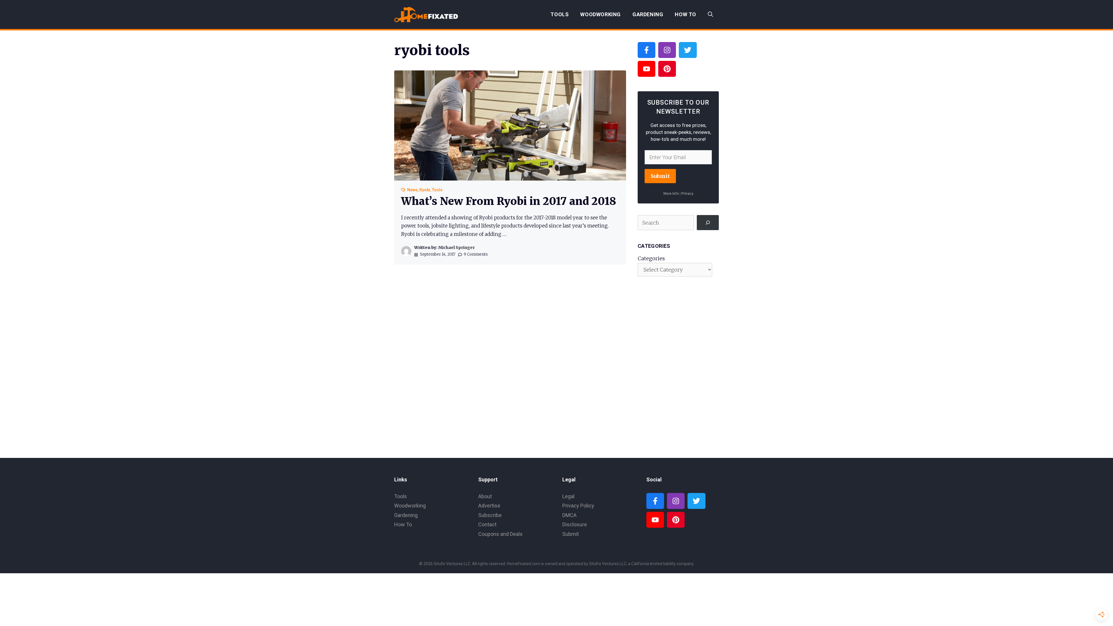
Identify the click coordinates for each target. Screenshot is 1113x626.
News (412, 190)
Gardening (647, 14)
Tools (559, 14)
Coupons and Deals (500, 534)
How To (685, 14)
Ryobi (424, 190)
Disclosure (574, 524)
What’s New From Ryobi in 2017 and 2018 (508, 201)
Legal (568, 496)
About (485, 496)
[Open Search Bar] (710, 14)
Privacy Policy (578, 506)
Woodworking (600, 14)
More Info (671, 194)
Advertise (489, 506)
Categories (651, 258)
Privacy (687, 194)
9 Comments (476, 254)
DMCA (569, 515)
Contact (487, 524)
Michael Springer (456, 247)
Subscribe (490, 515)
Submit (660, 176)
